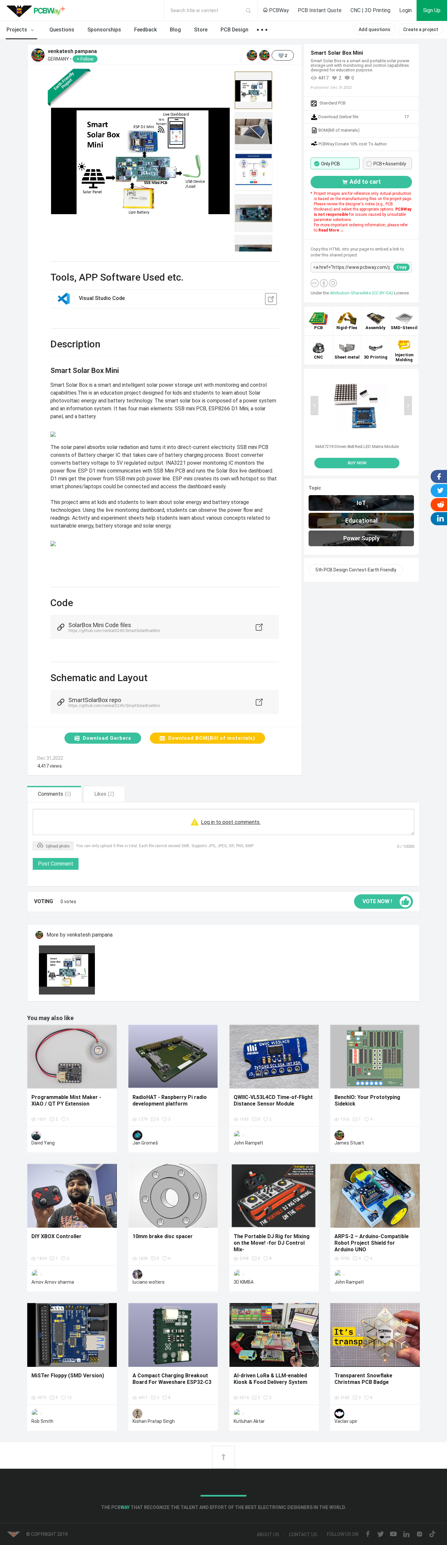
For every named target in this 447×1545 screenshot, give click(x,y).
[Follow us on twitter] (380, 1534)
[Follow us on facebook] (368, 1534)
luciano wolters (149, 1282)
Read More (329, 230)
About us (268, 1534)
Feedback (145, 30)
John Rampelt (248, 1142)
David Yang (43, 1142)
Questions (61, 30)
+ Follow (85, 59)
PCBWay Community (38, 10)
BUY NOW (361, 462)
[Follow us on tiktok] (432, 1534)
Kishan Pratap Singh (154, 1421)
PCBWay (278, 10)
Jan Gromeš (145, 1142)
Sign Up (431, 10)
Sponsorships (104, 30)
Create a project (420, 29)
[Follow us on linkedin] (406, 1534)
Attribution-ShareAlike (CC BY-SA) (362, 292)
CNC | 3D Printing (370, 10)
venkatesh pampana (72, 51)
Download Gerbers (107, 738)
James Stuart (349, 1142)
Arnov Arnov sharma (52, 1282)
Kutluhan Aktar (249, 1421)
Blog (175, 30)
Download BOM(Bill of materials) (211, 738)
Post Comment (55, 864)
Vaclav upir (345, 1421)
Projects (17, 30)
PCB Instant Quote (320, 10)
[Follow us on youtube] (393, 1534)
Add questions (374, 29)
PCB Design (234, 30)
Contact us (303, 1534)
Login (405, 10)
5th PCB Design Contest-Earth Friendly (355, 569)
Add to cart (365, 181)
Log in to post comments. (230, 822)
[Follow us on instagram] (419, 1534)
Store (200, 30)
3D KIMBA (244, 1282)
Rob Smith (42, 1421)
